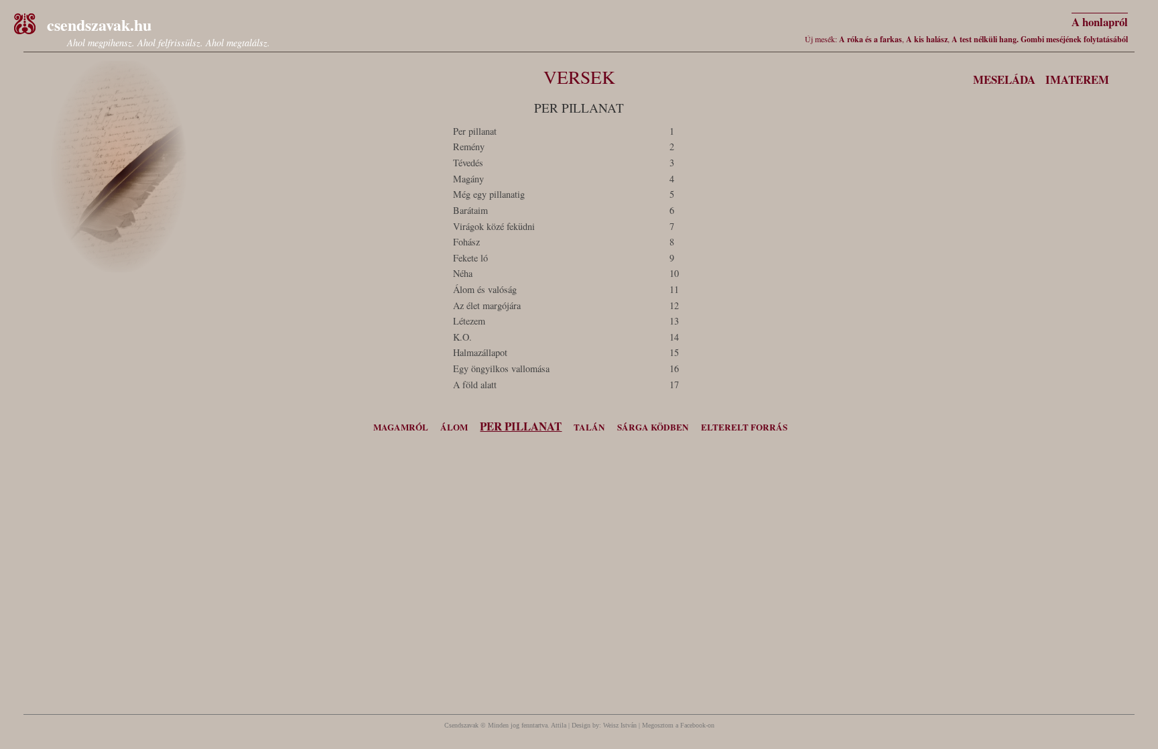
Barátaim (470, 210)
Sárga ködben (653, 427)
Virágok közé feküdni (494, 226)
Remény (469, 146)
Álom (454, 427)
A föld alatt (475, 384)
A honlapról (1100, 21)
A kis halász (927, 39)
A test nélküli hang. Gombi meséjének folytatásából (1040, 39)
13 (674, 320)
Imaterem (1077, 79)
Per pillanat (475, 131)
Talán (589, 427)
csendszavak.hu (99, 24)
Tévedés (468, 162)
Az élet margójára (487, 305)
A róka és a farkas (870, 39)
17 (674, 384)
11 (674, 289)
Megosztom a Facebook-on (678, 725)
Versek (579, 76)
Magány (468, 178)
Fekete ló (470, 257)
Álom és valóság (485, 289)
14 (674, 337)
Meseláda (1004, 79)
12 (674, 305)
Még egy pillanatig (489, 194)
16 (674, 368)
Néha (462, 273)
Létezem (469, 320)
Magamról (400, 427)
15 (674, 352)
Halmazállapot (480, 352)
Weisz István (620, 725)
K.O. (462, 337)
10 (674, 273)
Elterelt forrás (744, 427)
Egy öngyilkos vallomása (501, 368)
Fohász (466, 241)
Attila (558, 725)
